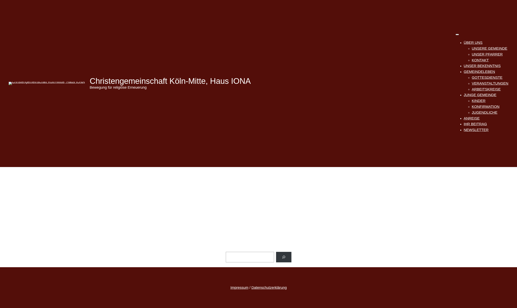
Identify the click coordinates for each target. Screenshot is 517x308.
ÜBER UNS (473, 43)
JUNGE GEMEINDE (480, 95)
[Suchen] (283, 257)
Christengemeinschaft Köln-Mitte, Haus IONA (170, 81)
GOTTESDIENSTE (487, 78)
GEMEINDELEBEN (479, 72)
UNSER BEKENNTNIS (482, 66)
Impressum (239, 288)
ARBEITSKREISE (486, 89)
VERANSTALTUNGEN (490, 83)
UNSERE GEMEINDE (489, 48)
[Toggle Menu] (457, 34)
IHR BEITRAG (475, 124)
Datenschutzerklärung (269, 288)
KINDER (478, 101)
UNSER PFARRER (487, 54)
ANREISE (472, 118)
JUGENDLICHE (484, 112)
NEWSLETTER (476, 130)
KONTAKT (480, 60)
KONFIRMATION (485, 107)
